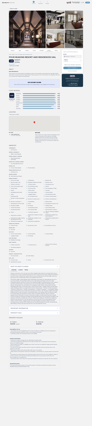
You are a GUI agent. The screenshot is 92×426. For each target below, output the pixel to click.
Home (10, 54)
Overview (12, 50)
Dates (64, 54)
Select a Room (72, 67)
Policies (56, 50)
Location (49, 50)
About (20, 50)
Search (13, 54)
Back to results (13, 8)
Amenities (42, 50)
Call (73, 83)
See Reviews (17, 62)
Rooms (34, 50)
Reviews (27, 50)
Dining (26, 269)
